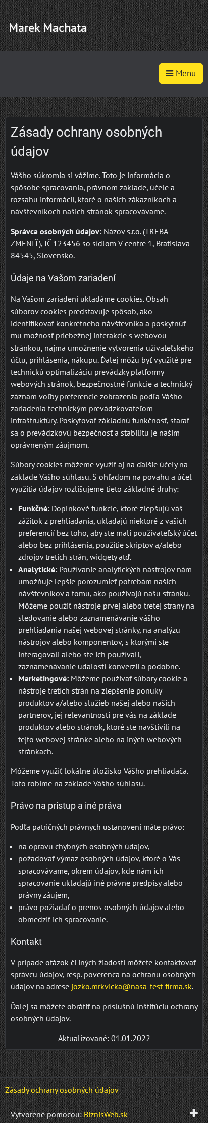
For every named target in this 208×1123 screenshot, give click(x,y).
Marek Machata (48, 27)
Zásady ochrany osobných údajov (62, 1090)
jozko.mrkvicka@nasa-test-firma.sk (131, 986)
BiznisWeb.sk (106, 1114)
